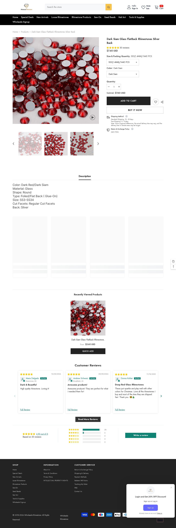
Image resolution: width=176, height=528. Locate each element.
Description (85, 176)
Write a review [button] (140, 435)
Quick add (88, 351)
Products (25, 31)
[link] (155, 102)
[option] (56, 80)
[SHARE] (161, 102)
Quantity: (111, 81)
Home (15, 31)
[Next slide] (161, 396)
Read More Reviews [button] (88, 419)
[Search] (78, 7)
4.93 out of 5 (42, 434)
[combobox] (75, 7)
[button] (13, 144)
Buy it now (135, 110)
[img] (26, 374)
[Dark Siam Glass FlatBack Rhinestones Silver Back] (88, 318)
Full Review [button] (25, 409)
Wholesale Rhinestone (32, 515)
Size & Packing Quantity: (129, 56)
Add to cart (129, 100)
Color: (114, 68)
